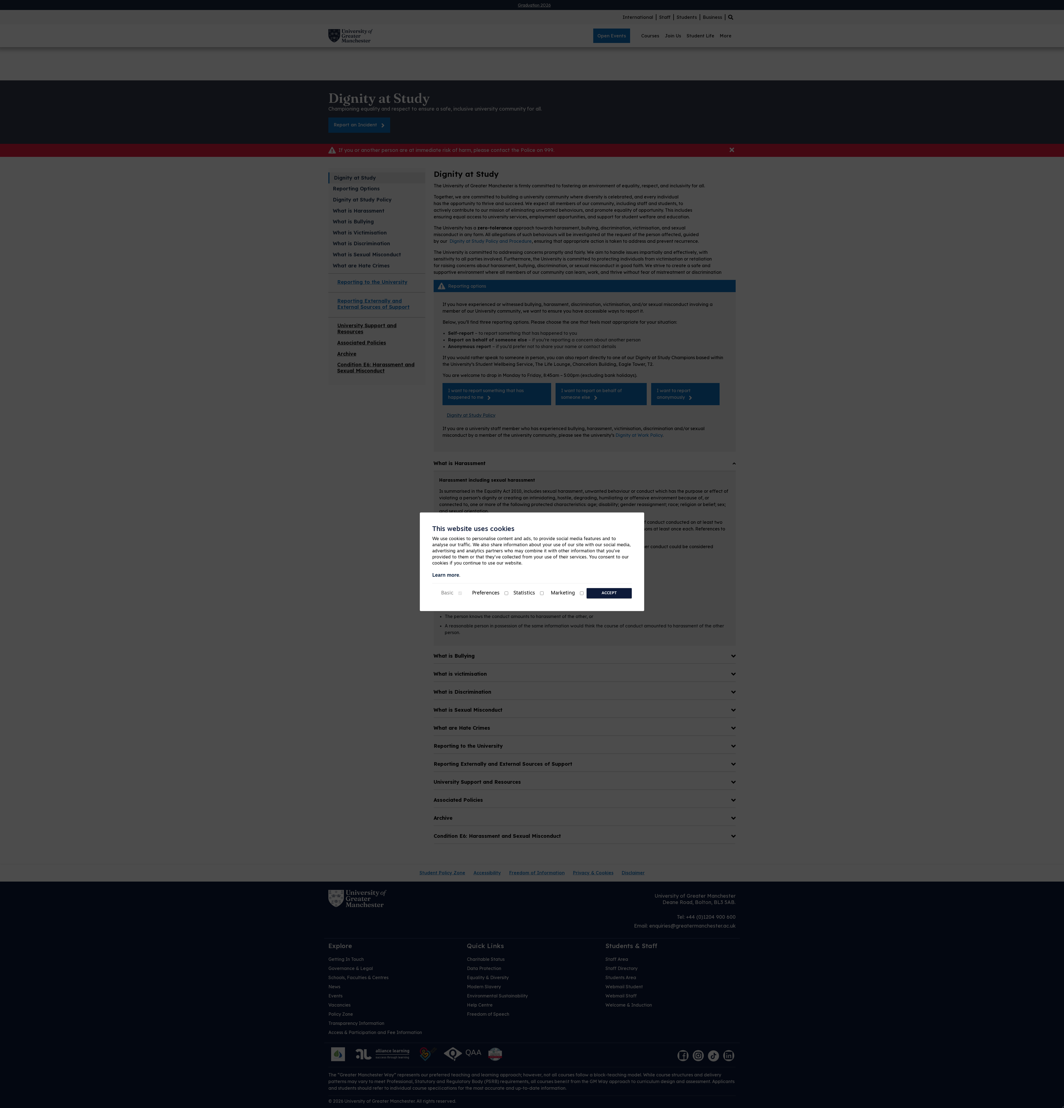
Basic (447, 593)
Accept (609, 593)
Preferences (486, 593)
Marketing (563, 593)
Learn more (445, 575)
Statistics (524, 593)
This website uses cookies (473, 529)
